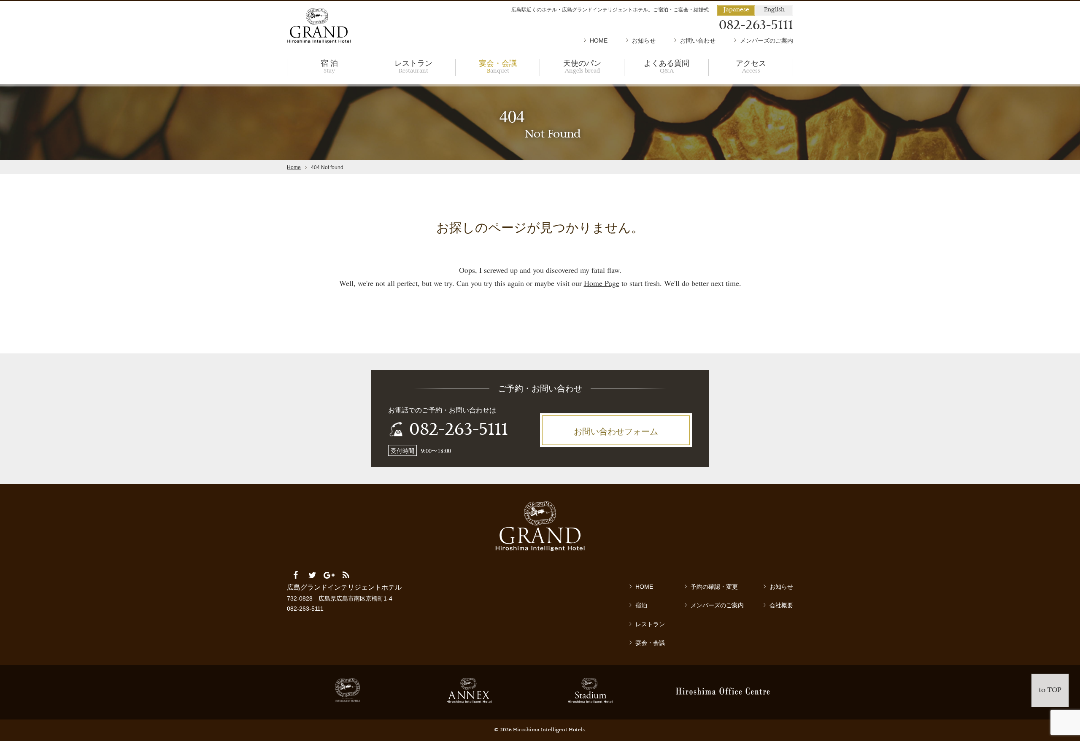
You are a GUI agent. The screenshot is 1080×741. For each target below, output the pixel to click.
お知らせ (644, 40)
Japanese (736, 10)
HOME (599, 40)
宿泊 (641, 605)
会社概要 (781, 605)
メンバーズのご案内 (766, 40)
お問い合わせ (698, 40)
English (774, 10)
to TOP (1050, 690)
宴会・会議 (498, 66)
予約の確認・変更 (714, 586)
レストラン (413, 66)
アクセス (751, 66)
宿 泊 (329, 66)
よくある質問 (666, 66)
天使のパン (582, 66)
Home (294, 167)
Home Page (601, 283)
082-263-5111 (458, 430)
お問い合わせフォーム (616, 431)
